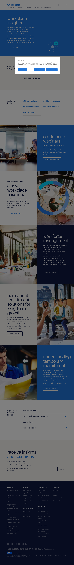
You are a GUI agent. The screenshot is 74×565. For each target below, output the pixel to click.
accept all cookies (52, 70)
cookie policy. (32, 65)
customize (22, 70)
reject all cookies (39, 70)
